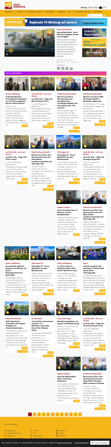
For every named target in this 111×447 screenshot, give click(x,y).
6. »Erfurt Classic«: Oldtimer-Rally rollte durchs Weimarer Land (67, 268)
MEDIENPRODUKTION (82, 12)
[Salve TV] (15, 5)
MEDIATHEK (9, 12)
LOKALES (19, 12)
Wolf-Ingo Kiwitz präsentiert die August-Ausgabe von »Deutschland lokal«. (16, 324)
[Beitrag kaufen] (71, 68)
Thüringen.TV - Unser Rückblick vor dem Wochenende (66, 157)
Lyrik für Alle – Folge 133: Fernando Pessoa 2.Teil (94, 324)
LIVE (69, 12)
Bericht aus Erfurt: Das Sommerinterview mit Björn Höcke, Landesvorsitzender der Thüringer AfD (93, 214)
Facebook (62, 431)
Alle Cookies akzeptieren (99, 443)
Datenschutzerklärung (64, 443)
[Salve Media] (55, 22)
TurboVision (20, 438)
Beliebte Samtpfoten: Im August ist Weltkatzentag (68, 322)
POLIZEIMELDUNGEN (34, 12)
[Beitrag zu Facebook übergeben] (58, 68)
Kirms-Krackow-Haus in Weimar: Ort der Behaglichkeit (67, 212)
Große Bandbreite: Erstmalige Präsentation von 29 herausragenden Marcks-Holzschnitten (16, 100)
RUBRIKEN (61, 12)
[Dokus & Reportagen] (94, 33)
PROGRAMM (98, 12)
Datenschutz (37, 436)
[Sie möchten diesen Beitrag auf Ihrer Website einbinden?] (66, 68)
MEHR (25, 126)
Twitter (61, 433)
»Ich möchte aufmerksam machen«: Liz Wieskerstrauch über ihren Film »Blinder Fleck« (42, 325)
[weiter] (75, 414)
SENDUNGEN (49, 12)
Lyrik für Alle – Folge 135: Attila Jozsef (16, 158)
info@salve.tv (11, 431)
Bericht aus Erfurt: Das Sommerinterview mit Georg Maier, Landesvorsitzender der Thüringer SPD (42, 159)
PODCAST (47, 127)
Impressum (11, 436)
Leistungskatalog (38, 438)
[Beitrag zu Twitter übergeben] (62, 68)
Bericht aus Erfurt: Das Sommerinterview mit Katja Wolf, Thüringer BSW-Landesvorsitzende (93, 379)
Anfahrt (35, 431)
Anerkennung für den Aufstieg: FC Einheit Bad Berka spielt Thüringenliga (93, 269)
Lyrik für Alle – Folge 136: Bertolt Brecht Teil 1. (42, 100)
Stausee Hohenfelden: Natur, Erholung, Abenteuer (66, 378)
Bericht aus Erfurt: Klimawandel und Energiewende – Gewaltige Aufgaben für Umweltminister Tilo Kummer (67, 102)
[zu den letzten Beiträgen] (80, 414)
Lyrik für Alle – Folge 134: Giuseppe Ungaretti (94, 158)
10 (71, 414)
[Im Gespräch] (94, 52)
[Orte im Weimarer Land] (94, 43)
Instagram (62, 436)
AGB (34, 433)
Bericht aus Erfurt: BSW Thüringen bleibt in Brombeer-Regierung (93, 99)
